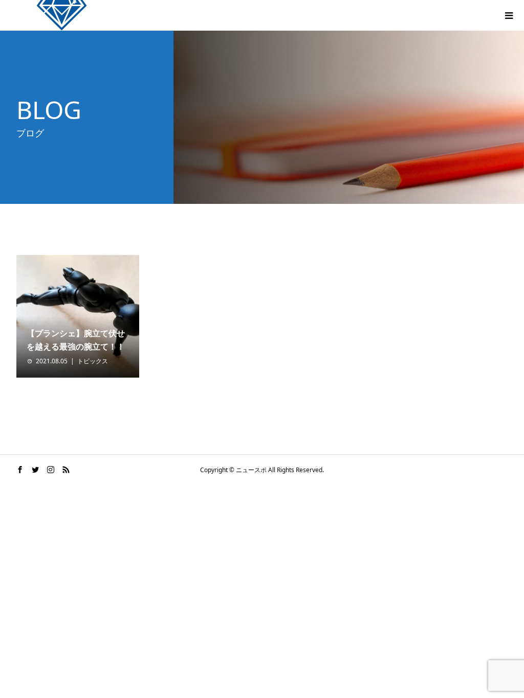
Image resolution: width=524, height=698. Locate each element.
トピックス (92, 361)
